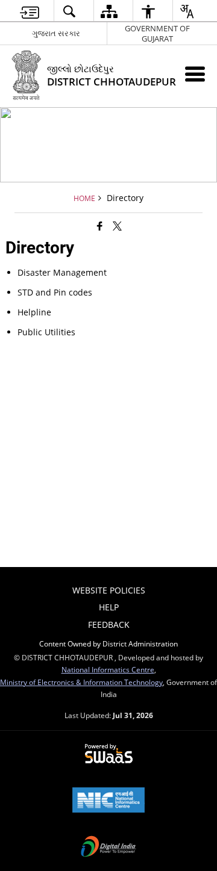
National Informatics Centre (107, 669)
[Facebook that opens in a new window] (99, 226)
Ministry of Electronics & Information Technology (81, 682)
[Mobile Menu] (195, 73)
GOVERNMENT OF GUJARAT (157, 33)
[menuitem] (29, 11)
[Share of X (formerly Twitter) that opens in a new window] (117, 226)
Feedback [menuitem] (109, 624)
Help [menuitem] (109, 607)
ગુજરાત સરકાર (56, 33)
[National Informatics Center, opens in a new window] (108, 801)
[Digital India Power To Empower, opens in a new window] (108, 847)
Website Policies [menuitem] (108, 590)
